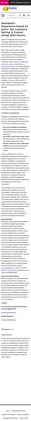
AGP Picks (4, 2)
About (8, 411)
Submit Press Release (8, 414)
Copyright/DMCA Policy (10, 418)
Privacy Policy (23, 418)
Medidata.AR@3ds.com (8, 320)
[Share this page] (28, 15)
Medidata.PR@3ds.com (8, 312)
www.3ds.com (8, 299)
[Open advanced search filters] (24, 15)
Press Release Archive (18, 411)
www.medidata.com (7, 268)
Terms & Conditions (23, 414)
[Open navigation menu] (3, 15)
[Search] (20, 15)
